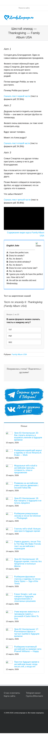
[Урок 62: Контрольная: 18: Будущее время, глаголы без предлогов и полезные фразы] (9, 559)
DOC (10, 342)
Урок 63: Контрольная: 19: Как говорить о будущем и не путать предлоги (27, 500)
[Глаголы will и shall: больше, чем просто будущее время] (9, 529)
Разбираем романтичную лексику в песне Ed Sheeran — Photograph (27, 515)
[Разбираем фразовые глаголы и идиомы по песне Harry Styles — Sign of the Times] (9, 577)
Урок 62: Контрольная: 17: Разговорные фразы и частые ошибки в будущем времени (26, 632)
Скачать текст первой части (17, 96)
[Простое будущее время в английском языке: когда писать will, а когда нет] (9, 662)
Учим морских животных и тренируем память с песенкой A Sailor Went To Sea (26, 615)
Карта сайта (9, 696)
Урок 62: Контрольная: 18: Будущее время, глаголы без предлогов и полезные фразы (28, 562)
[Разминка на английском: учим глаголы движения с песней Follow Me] (9, 483)
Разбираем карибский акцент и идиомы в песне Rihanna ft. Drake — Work (28, 452)
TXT (10, 330)
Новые (24, 426)
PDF (10, 336)
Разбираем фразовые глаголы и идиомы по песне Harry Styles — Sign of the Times (27, 580)
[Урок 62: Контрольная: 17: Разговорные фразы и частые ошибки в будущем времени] (9, 629)
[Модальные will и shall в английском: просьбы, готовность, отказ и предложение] (9, 466)
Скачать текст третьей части (17, 200)
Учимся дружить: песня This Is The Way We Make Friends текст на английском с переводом (27, 545)
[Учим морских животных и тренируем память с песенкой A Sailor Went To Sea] (9, 612)
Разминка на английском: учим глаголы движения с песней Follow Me (26, 485)
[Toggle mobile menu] (43, 15)
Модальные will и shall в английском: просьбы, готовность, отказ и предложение (25, 469)
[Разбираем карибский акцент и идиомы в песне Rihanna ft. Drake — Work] (9, 451)
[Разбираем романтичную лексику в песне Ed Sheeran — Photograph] (9, 514)
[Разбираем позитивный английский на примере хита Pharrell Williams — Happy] (9, 647)
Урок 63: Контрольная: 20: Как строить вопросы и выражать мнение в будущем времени (28, 436)
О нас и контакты (12, 693)
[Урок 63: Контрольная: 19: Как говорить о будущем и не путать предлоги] (9, 499)
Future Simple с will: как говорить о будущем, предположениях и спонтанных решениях (25, 597)
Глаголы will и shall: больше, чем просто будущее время (27, 530)
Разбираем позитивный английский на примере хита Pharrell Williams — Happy (27, 649)
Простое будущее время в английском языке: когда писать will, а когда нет (26, 664)
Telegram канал (33, 693)
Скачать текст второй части (17, 143)
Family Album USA (19, 354)
